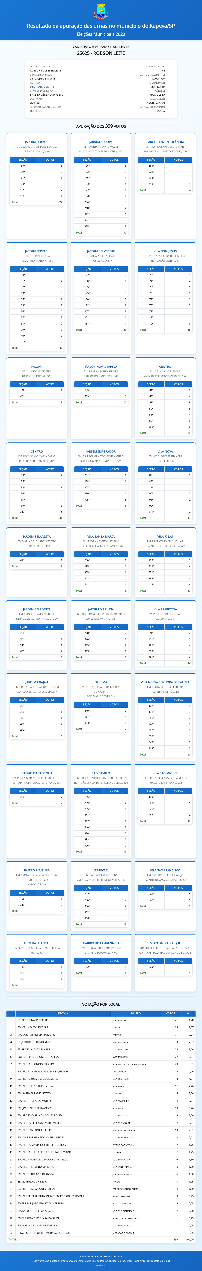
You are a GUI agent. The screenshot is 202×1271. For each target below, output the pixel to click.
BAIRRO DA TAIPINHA (36, 777)
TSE (120, 1256)
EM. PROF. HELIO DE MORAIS (35, 1101)
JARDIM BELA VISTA (37, 541)
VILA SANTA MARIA (101, 541)
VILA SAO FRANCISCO (165, 875)
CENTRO (165, 371)
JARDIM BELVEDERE (101, 255)
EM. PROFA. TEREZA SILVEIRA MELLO (39, 1123)
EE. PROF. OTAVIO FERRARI (33, 1020)
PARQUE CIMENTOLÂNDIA (165, 146)
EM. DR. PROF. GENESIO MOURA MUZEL (41, 1137)
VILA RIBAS (165, 541)
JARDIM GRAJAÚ (37, 686)
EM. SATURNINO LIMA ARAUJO (36, 1211)
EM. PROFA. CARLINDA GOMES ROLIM (40, 1115)
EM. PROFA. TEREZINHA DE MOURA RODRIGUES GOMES (51, 1196)
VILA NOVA (165, 456)
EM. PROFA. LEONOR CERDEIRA (36, 1064)
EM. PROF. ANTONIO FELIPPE (35, 1130)
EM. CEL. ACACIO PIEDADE (33, 1027)
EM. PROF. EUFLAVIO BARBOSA (36, 1174)
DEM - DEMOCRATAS (42, 86)
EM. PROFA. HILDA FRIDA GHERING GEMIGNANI (46, 1152)
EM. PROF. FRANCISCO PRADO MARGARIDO (43, 1159)
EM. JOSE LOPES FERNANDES (35, 1108)
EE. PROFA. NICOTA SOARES (34, 1049)
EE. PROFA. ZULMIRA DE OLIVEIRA (38, 1078)
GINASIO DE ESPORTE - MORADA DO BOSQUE (45, 1233)
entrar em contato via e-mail (155, 1260)
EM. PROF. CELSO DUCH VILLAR (36, 1086)
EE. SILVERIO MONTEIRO (32, 1181)
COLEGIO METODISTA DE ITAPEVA (38, 1057)
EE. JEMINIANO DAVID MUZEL (35, 1042)
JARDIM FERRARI (37, 146)
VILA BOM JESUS (165, 255)
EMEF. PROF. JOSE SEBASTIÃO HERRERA (41, 1203)
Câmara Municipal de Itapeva (92, 1260)
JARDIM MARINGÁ (101, 614)
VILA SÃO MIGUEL (165, 777)
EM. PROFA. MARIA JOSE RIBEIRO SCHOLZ (42, 1145)
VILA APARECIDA (165, 614)
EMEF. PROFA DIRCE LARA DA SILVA (38, 1218)
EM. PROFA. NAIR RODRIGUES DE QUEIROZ (43, 1071)
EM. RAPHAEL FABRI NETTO (34, 1093)
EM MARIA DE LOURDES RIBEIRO (37, 1225)
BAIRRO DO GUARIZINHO (100, 947)
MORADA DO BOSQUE (165, 947)
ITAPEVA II (101, 875)
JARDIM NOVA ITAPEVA (101, 371)
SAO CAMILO (101, 777)
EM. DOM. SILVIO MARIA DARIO (36, 1035)
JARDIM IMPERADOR (101, 456)
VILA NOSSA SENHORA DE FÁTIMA (165, 686)
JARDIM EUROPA (101, 146)
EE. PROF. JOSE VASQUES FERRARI (37, 1189)
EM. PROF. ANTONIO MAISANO (36, 1166)
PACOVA (37, 371)
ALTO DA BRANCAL (37, 947)
